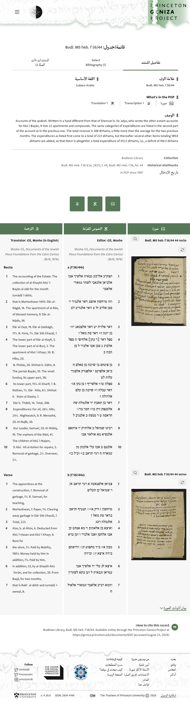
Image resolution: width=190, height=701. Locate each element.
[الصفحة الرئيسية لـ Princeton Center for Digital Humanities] (50, 672)
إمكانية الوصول (168, 695)
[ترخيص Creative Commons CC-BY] (93, 695)
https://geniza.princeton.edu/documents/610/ (103, 635)
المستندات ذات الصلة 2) (40, 62)
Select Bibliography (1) (96, 62)
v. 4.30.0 (46, 695)
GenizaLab (24, 669)
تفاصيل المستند (150, 63)
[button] (169, 14)
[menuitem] (173, 665)
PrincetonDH (25, 674)
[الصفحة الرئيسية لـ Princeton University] (25, 695)
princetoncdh (26, 679)
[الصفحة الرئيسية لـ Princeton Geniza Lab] (78, 672)
